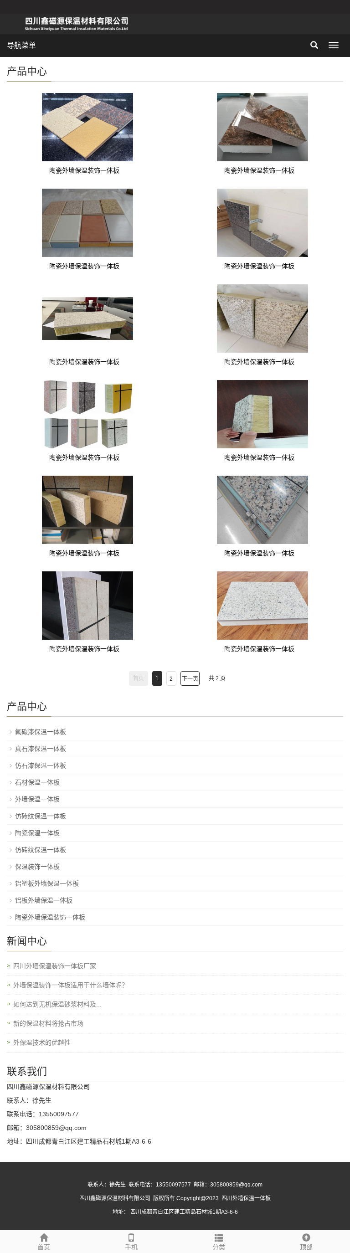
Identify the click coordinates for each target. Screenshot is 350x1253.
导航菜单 (21, 45)
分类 (218, 1247)
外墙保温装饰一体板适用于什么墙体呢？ (70, 985)
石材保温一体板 (37, 782)
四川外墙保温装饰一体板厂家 (54, 966)
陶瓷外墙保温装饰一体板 (84, 170)
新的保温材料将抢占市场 (48, 1023)
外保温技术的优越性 (42, 1042)
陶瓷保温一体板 (37, 833)
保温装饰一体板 (37, 866)
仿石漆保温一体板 (40, 765)
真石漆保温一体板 (40, 748)
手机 (131, 1247)
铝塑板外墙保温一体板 (47, 883)
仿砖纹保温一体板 (40, 816)
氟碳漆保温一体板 (40, 731)
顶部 (306, 1247)
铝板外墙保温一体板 (43, 900)
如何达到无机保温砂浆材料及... (57, 1004)
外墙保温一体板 (37, 799)
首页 (43, 1247)
